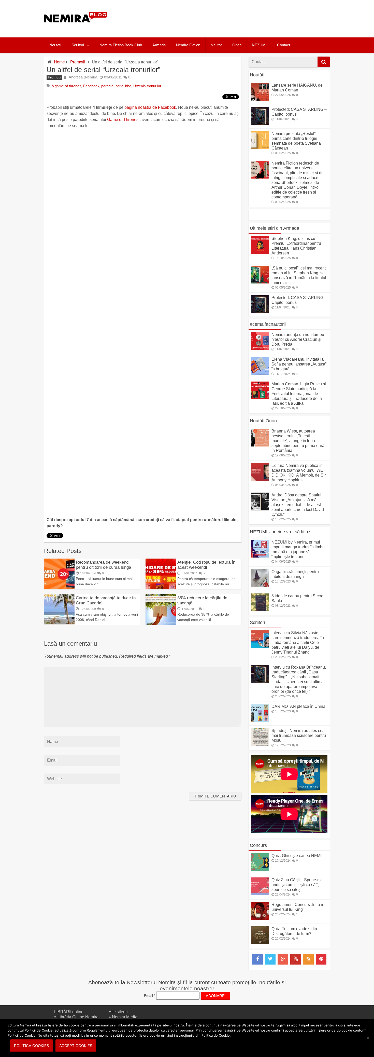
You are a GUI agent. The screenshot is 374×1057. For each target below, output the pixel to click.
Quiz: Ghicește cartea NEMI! (296, 855)
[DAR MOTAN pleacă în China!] (260, 720)
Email (149, 996)
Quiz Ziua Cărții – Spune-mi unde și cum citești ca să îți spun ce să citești (296, 885)
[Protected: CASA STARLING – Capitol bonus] (260, 123)
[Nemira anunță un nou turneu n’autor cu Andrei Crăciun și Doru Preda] (260, 348)
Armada (159, 45)
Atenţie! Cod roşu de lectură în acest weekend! (206, 565)
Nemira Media (124, 1017)
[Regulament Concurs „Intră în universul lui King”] (260, 918)
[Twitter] (270, 959)
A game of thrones (66, 86)
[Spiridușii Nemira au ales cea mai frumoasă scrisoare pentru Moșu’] (260, 744)
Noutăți (257, 74)
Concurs (258, 845)
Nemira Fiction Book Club (120, 45)
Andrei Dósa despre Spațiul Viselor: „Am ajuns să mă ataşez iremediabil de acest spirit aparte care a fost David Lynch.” (297, 505)
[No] (367, 1037)
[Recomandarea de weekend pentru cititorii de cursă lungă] (59, 588)
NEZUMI (259, 45)
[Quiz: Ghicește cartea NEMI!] (260, 870)
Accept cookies (75, 1045)
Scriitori (77, 45)
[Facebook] (257, 959)
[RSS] (308, 959)
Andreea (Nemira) (83, 77)
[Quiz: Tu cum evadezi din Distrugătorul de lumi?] (260, 943)
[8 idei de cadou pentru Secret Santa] (260, 610)
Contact (283, 45)
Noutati (55, 45)
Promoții (77, 62)
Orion (236, 45)
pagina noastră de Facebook (150, 107)
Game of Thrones (122, 119)
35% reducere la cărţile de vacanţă (202, 600)
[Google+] (283, 959)
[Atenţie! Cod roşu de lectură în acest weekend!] (161, 588)
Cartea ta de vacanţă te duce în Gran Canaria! (106, 600)
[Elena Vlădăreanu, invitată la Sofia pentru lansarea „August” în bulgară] (260, 373)
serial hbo (123, 86)
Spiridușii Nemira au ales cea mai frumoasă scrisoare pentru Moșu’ (298, 735)
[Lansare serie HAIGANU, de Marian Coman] (260, 99)
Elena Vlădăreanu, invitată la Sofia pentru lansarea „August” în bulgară (298, 364)
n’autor (216, 45)
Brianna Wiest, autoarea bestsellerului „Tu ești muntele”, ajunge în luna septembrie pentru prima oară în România (297, 441)
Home (59, 62)
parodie (107, 86)
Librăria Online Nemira (77, 1017)
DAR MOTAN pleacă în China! (298, 706)
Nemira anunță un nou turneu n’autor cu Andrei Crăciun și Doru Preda (297, 339)
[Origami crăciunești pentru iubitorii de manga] (260, 586)
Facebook (91, 86)
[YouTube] (295, 959)
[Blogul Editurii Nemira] (75, 28)
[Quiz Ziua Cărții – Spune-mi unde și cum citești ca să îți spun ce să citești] (260, 894)
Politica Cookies (31, 1045)
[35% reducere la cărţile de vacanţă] (161, 623)
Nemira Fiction (188, 45)
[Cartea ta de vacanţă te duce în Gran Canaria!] (59, 623)
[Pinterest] (321, 959)
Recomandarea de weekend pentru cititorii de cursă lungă (103, 565)
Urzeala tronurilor (147, 86)
